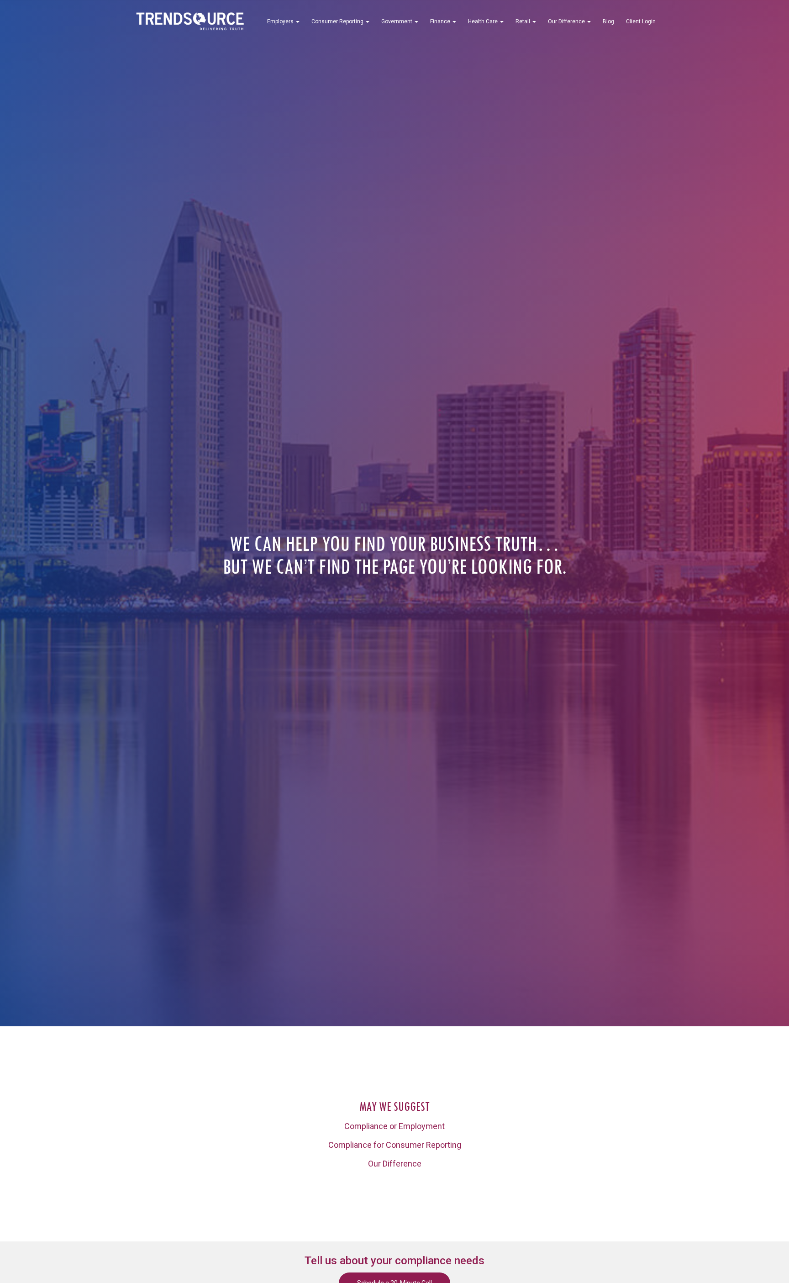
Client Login (641, 21)
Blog (608, 21)
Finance (441, 21)
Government (397, 21)
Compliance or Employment (394, 1126)
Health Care (483, 21)
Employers (281, 21)
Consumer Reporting (338, 21)
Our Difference (567, 21)
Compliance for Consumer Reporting (394, 1145)
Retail (523, 21)
